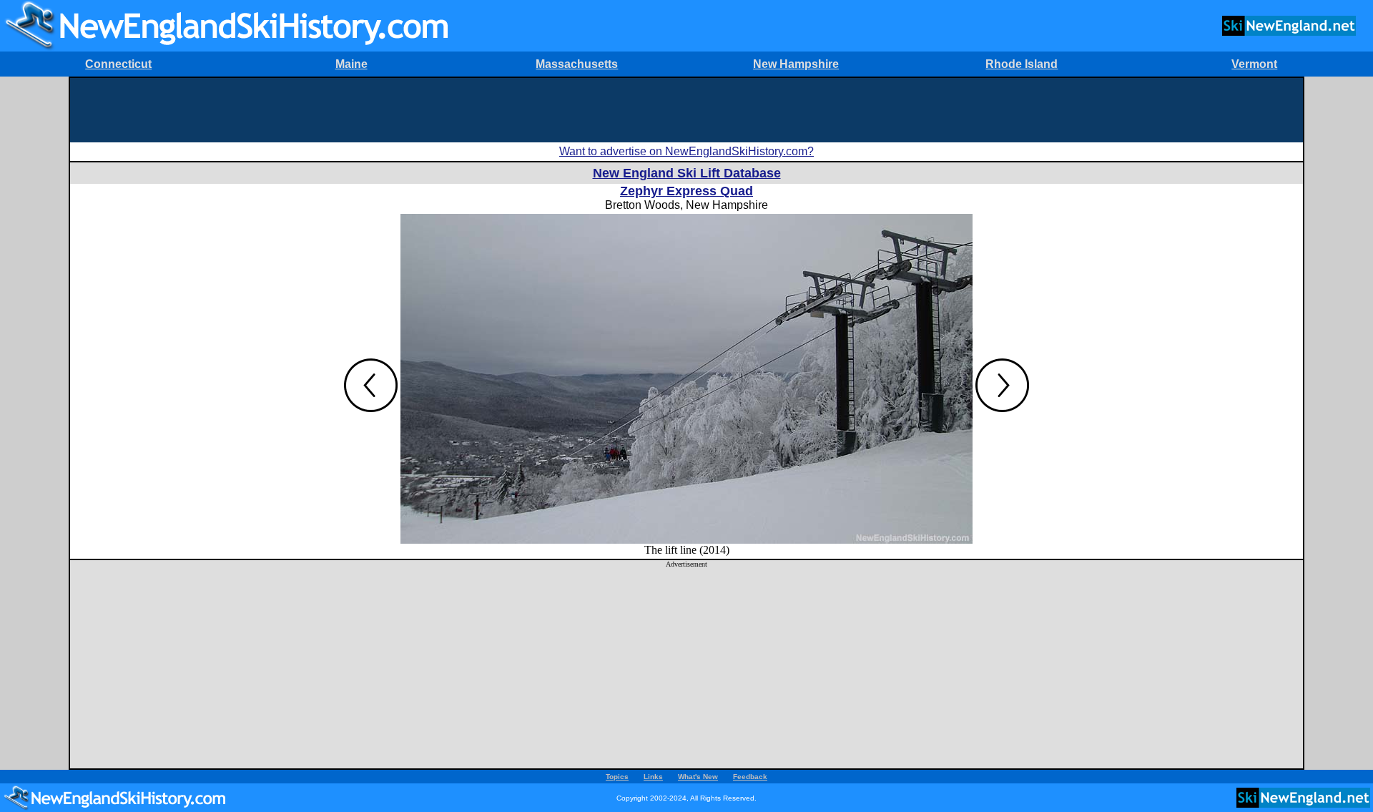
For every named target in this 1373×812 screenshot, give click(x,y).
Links (653, 777)
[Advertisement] (686, 110)
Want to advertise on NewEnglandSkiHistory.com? (686, 151)
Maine (351, 64)
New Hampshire (796, 64)
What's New (698, 777)
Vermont (1254, 64)
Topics (617, 777)
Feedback (750, 777)
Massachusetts (577, 64)
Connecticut (118, 64)
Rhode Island (1021, 64)
